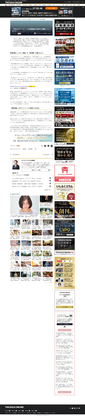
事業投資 (30, 4)
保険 (40, 4)
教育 (63, 4)
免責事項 (14, 412)
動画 (74, 4)
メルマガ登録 (64, 307)
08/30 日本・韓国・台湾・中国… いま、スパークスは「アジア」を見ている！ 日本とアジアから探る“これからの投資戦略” (64, 351)
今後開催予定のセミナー (65, 8)
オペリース (58, 4)
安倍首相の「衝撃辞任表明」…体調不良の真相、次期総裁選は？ (24, 183)
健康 (67, 4)
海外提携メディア (48, 412)
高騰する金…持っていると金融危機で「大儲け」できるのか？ (24, 186)
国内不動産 (18, 4)
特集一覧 (13, 410)
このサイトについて (8, 412)
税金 (54, 4)
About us (53, 412)
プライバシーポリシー (21, 412)
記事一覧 (7, 410)
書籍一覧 (33, 410)
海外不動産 (25, 4)
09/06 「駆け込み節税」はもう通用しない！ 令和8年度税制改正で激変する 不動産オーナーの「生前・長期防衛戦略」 (64, 368)
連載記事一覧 (47, 189)
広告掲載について (40, 412)
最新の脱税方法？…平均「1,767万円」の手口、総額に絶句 (23, 181)
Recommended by (47, 282)
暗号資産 (49, 4)
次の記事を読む (46, 154)
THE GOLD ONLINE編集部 (28, 160)
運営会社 (34, 412)
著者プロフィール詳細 (36, 170)
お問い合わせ (29, 412)
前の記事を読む (16, 154)
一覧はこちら (65, 15)
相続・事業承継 (12, 4)
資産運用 (44, 4)
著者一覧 (26, 410)
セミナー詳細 (51, 8)
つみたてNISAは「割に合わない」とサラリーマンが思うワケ (24, 178)
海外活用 (35, 4)
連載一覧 (20, 410)
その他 (70, 4)
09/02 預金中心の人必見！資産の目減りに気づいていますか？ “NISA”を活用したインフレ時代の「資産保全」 (64, 363)
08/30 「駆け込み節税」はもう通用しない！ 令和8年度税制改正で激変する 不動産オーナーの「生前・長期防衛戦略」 (64, 347)
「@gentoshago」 (32, 167)
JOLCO (19, 33)
